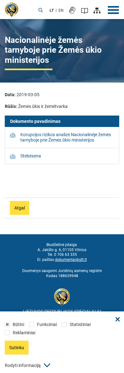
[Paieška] (41, 10)
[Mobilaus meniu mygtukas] (113, 10)
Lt (52, 10)
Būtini (18, 324)
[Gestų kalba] (72, 10)
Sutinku (16, 347)
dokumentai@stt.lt (71, 259)
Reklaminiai (24, 332)
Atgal (19, 207)
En (61, 10)
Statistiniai (80, 324)
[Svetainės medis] (96, 10)
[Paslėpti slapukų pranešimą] (117, 319)
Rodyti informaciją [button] (23, 365)
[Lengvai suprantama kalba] (84, 10)
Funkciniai (47, 324)
